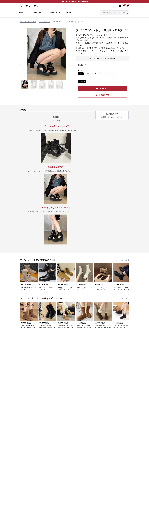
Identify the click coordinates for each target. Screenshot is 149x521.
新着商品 (22, 13)
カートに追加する (102, 95)
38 (103, 74)
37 (96, 74)
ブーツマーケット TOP (28, 22)
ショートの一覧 (44, 22)
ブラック (82, 82)
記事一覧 (69, 13)
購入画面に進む (102, 88)
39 (110, 74)
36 (88, 74)
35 (81, 74)
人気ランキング (55, 13)
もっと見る (125, 260)
